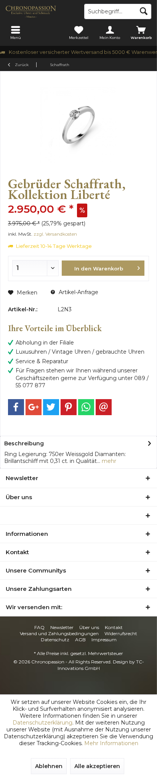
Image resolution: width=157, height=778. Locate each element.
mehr (108, 461)
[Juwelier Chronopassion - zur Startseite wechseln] (39, 11)
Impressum (104, 639)
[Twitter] (51, 407)
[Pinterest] (69, 407)
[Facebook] (16, 407)
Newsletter (62, 627)
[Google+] (34, 407)
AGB (80, 639)
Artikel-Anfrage (77, 292)
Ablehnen (48, 766)
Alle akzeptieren (97, 766)
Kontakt (114, 627)
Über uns (89, 627)
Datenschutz (55, 639)
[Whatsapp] (86, 407)
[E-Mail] (104, 407)
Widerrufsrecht (120, 633)
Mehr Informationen (111, 743)
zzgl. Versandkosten (55, 234)
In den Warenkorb (98, 268)
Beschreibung (24, 443)
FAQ (39, 627)
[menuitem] (15, 32)
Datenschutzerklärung (42, 722)
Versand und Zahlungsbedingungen (59, 633)
